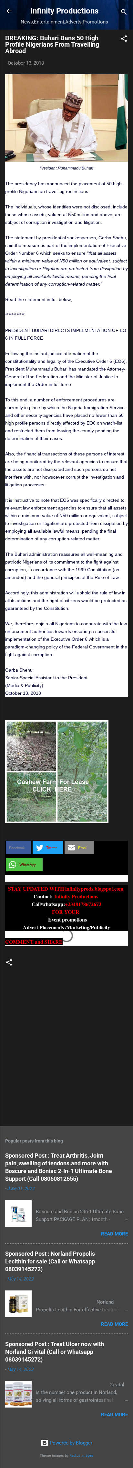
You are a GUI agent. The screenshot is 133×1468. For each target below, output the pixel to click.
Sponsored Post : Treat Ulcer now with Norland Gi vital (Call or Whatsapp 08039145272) (54, 1352)
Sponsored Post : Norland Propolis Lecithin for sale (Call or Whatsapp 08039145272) (50, 1261)
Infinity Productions (64, 10)
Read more (114, 1234)
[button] (124, 40)
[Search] (124, 13)
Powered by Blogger (70, 1443)
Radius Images (81, 1456)
